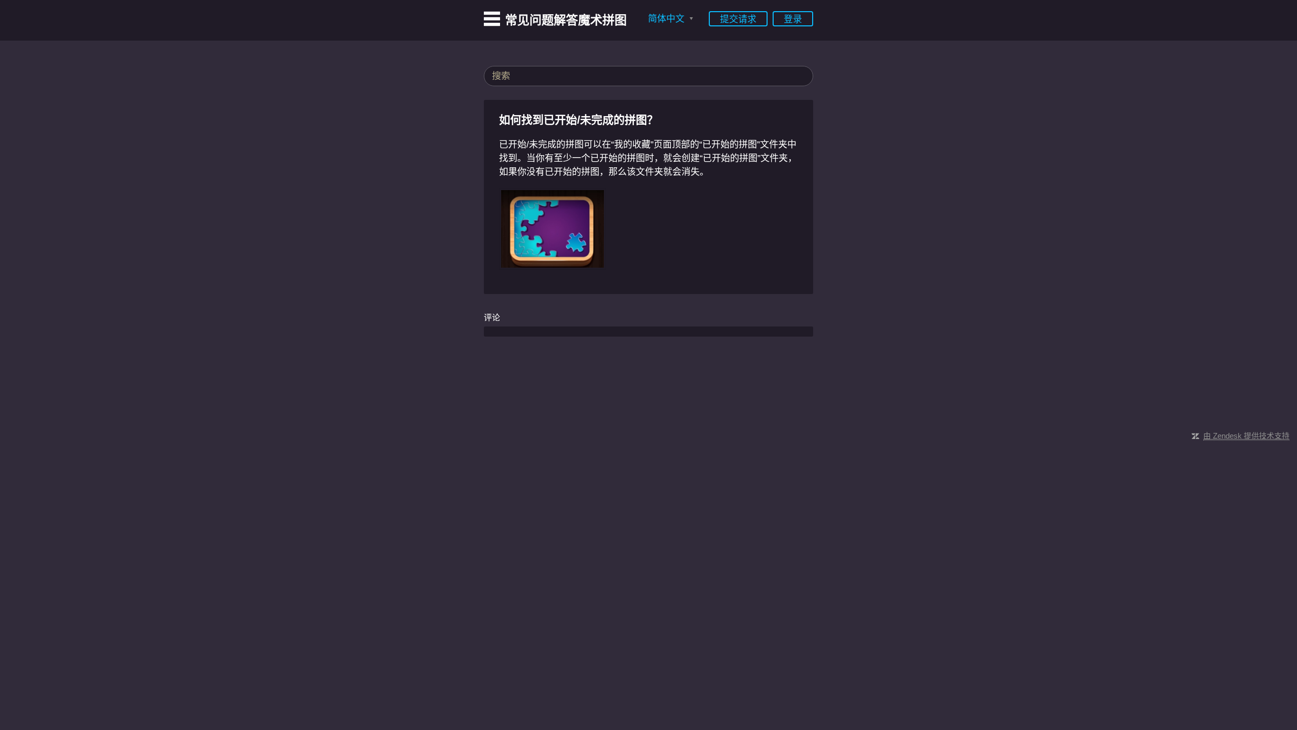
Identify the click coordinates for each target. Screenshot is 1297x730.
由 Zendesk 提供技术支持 (1246, 435)
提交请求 (738, 19)
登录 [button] (793, 19)
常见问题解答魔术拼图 (566, 20)
